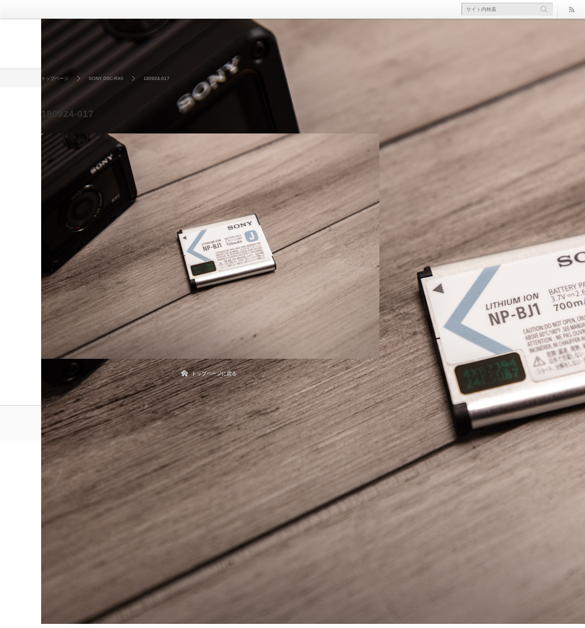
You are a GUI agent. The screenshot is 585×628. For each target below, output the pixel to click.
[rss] (571, 9)
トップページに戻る (213, 373)
